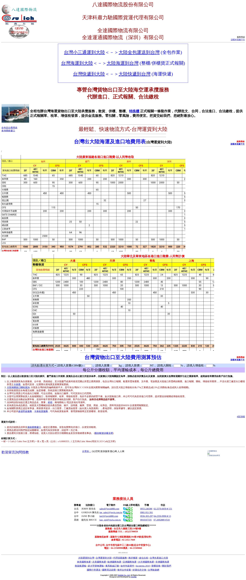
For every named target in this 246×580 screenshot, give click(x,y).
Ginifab (134, 577)
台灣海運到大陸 (77, 63)
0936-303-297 (146, 516)
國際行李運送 (94, 570)
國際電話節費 (109, 570)
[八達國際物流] (208, 453)
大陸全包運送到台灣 (139, 52)
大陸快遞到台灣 (134, 73)
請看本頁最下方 (238, 40)
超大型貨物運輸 (96, 566)
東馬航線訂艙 (112, 566)
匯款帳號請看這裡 (104, 433)
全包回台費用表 (9, 127)
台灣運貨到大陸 (104, 558)
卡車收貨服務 (41, 411)
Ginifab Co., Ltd (124, 575)
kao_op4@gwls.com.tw (110, 520)
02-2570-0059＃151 (163, 509)
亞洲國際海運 (129, 562)
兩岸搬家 (133, 558)
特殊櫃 (134, 111)
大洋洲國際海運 (146, 562)
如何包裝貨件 (127, 566)
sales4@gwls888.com (109, 509)
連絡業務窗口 (34, 427)
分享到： (86, 451)
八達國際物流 (212, 451)
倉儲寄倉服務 (25, 411)
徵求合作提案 (124, 570)
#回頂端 (241, 416)
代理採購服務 (120, 558)
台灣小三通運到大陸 (84, 52)
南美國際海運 (84, 562)
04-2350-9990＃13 (162, 516)
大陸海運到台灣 (123, 63)
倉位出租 (143, 558)
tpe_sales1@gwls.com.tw (111, 512)
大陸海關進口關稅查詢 (18, 387)
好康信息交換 (139, 570)
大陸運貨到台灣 (86, 558)
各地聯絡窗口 (8, 130)
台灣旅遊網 (153, 570)
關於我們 (166, 566)
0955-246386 (146, 509)
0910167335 (146, 520)
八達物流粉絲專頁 (213, 455)
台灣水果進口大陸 (159, 558)
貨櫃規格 (155, 566)
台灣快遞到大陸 (89, 73)
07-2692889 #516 (162, 520)
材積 (50, 402)
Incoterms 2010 (143, 566)
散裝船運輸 (80, 566)
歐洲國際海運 (114, 562)
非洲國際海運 (162, 562)
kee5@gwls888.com (109, 516)
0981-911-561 (146, 512)
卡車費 (17, 384)
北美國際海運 (99, 562)
